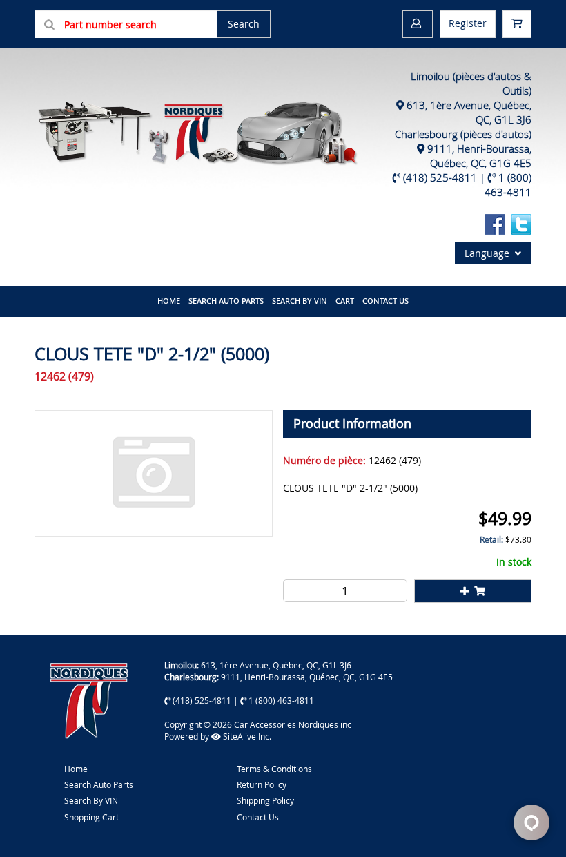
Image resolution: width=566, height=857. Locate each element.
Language (490, 253)
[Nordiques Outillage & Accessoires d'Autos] (197, 129)
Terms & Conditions (274, 768)
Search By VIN (91, 800)
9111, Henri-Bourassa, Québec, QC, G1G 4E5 (479, 156)
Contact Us (385, 301)
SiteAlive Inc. (246, 736)
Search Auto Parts (226, 301)
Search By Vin (299, 301)
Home (76, 768)
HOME (168, 301)
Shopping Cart (91, 816)
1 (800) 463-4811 (508, 185)
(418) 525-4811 (440, 177)
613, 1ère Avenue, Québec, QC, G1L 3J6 (276, 665)
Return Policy (261, 784)
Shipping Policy (265, 800)
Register (468, 23)
